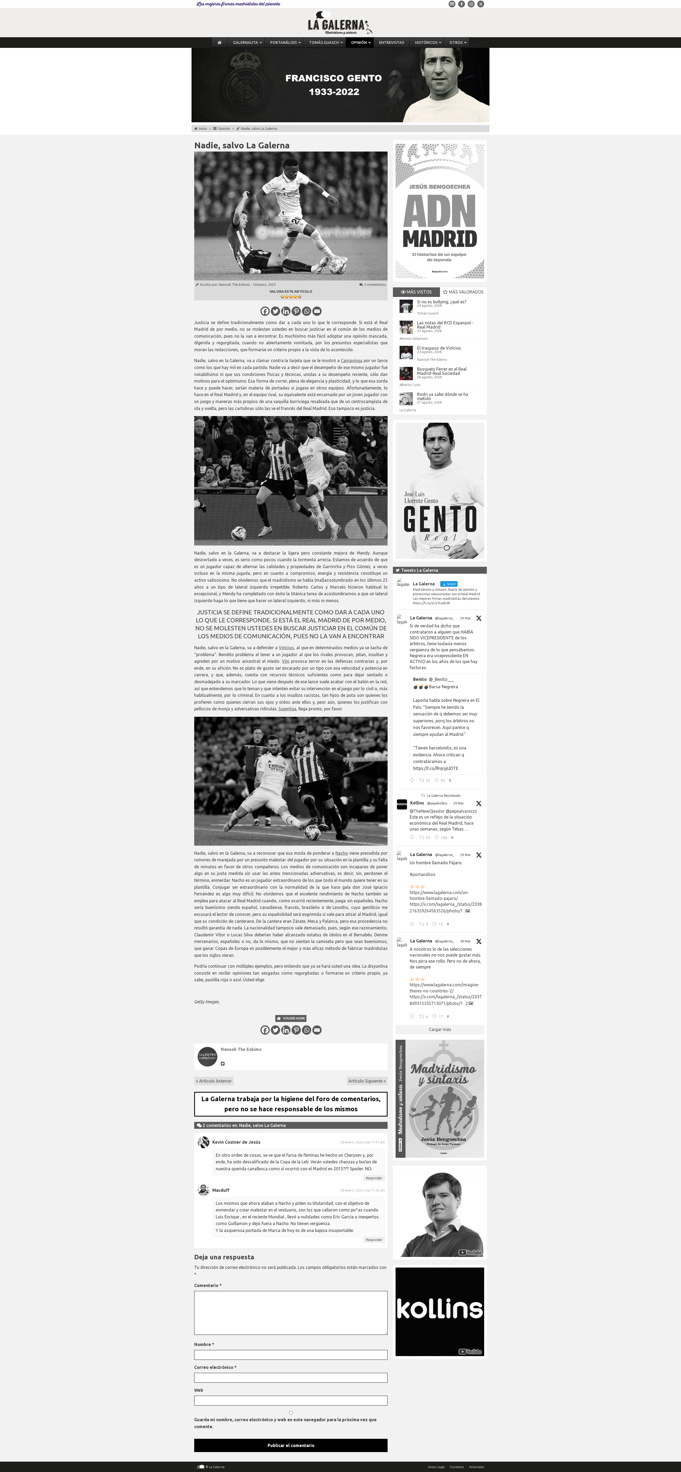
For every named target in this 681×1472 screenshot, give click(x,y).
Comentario (208, 1285)
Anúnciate (476, 1467)
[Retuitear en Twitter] (423, 795)
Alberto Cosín (410, 385)
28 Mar (465, 941)
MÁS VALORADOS (466, 292)
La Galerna (408, 410)
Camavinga (351, 360)
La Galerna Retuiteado (444, 795)
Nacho (341, 853)
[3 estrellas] (291, 297)
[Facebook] (265, 311)
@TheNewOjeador (427, 811)
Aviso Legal (436, 1467)
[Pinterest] (296, 311)
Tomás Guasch (428, 313)
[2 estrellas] (287, 297)
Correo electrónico (215, 1367)
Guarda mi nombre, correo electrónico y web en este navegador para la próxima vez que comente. (285, 1423)
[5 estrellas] (299, 297)
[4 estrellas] (295, 297)
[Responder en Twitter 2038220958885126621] (413, 781)
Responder (374, 1178)
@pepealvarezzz (461, 811)
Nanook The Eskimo (234, 284)
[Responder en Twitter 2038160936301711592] (413, 838)
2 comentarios (375, 284)
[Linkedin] (285, 311)
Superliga (287, 708)
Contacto (457, 1467)
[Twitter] (275, 311)
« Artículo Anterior (214, 1081)
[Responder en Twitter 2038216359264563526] (413, 925)
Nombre (204, 1344)
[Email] (317, 311)
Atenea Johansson (414, 338)
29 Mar (465, 618)
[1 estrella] (282, 297)
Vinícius (286, 647)
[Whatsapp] (306, 311)
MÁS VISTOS (419, 292)
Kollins (417, 802)
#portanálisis (422, 874)
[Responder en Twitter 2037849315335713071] (413, 1017)
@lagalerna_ (444, 618)
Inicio (203, 128)
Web (198, 1390)
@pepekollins (437, 803)
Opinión (224, 128)
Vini (285, 661)
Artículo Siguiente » (367, 1081)
